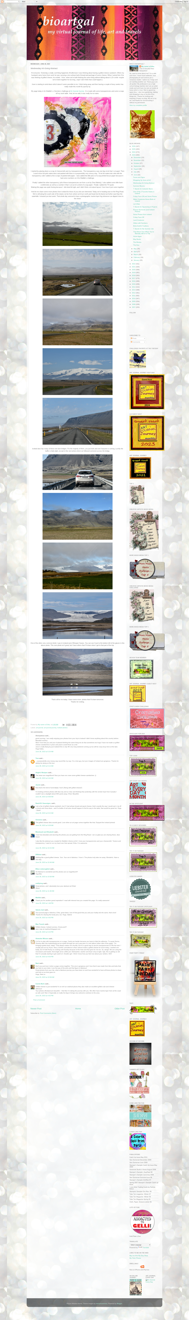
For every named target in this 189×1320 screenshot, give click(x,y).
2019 (134, 272)
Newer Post (36, 1008)
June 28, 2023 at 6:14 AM (44, 766)
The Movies (137, 242)
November (137, 160)
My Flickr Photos (135, 1258)
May (135, 249)
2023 (134, 155)
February (137, 257)
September (138, 166)
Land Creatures (138, 220)
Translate (146, 1247)
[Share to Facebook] (73, 725)
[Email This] (67, 725)
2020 (134, 269)
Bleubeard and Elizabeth (45, 832)
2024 (134, 152)
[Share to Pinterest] (75, 725)
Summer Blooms (139, 186)
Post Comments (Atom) (48, 1013)
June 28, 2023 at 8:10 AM (44, 813)
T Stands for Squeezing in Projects (145, 207)
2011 (134, 296)
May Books (137, 239)
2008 (134, 304)
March (136, 254)
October (137, 163)
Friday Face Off (138, 217)
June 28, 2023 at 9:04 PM (44, 957)
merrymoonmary (101, 1303)
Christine (39, 820)
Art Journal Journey (77, 91)
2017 (134, 278)
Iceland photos (62, 728)
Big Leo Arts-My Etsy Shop (139, 1255)
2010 (134, 298)
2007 (134, 307)
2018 (134, 275)
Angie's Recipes (42, 772)
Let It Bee (136, 204)
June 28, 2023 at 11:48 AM (45, 891)
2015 (134, 284)
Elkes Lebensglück (43, 869)
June (135, 175)
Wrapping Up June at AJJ (142, 180)
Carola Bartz (40, 984)
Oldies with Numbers (140, 223)
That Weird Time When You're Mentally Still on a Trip (143, 232)
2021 (134, 267)
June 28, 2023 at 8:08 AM (44, 797)
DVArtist (39, 854)
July (135, 172)
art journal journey (50, 728)
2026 (134, 146)
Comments (136, 342)
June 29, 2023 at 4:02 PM (44, 995)
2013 (134, 290)
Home (78, 1008)
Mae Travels (40, 924)
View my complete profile (138, 105)
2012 (134, 293)
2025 (134, 149)
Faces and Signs (139, 177)
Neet (37, 963)
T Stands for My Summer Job (143, 229)
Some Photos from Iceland (142, 214)
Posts (134, 338)
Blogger (119, 1303)
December (137, 157)
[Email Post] (63, 724)
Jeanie (38, 785)
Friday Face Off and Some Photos (145, 196)
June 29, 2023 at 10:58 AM (45, 977)
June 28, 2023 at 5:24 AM (44, 751)
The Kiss (136, 245)
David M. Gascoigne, (43, 803)
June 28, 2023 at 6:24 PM (44, 932)
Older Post (120, 1008)
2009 (134, 301)
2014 (134, 287)
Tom (37, 758)
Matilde (38, 897)
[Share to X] (71, 725)
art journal (39, 728)
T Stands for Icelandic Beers (143, 189)
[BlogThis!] (69, 725)
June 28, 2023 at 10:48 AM (45, 862)
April (135, 251)
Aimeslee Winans (42, 938)
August (136, 169)
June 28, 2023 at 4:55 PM (44, 917)
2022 (134, 264)
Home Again (137, 236)
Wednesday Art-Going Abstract (143, 183)
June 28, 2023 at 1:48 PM (44, 903)
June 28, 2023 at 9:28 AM (44, 825)
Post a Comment (39, 1000)
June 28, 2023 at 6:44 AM (44, 778)
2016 (134, 281)
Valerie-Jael (40, 910)
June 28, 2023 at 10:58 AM (45, 876)
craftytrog (39, 883)
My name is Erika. (148, 66)
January (137, 260)
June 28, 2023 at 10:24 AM (45, 848)
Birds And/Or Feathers (141, 226)
